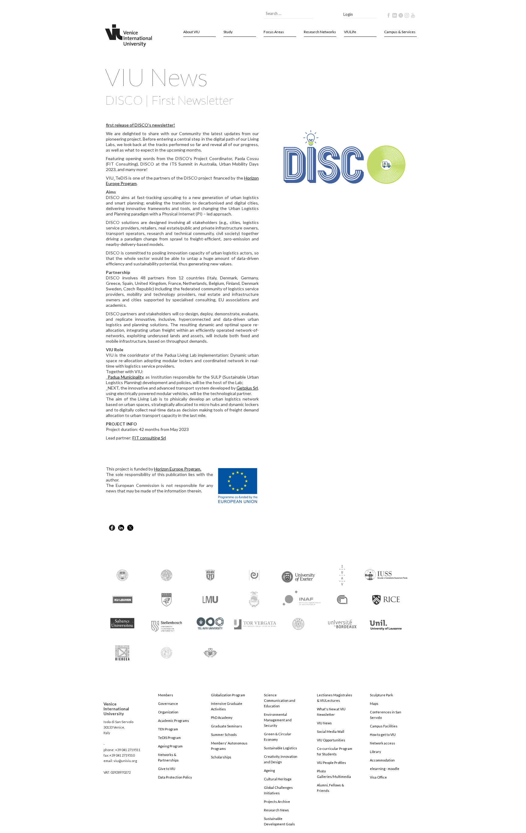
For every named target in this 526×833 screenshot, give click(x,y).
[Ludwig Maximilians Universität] (210, 599)
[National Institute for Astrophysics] (298, 597)
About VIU (191, 32)
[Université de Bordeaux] (342, 623)
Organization (168, 712)
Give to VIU (166, 769)
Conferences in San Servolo (385, 714)
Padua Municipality (125, 377)
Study (228, 32)
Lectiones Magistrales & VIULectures (334, 697)
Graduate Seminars (226, 726)
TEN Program (168, 729)
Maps (374, 703)
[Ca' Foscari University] (166, 574)
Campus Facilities (384, 726)
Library (375, 752)
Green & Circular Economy (277, 736)
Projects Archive (277, 801)
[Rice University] (386, 596)
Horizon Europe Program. (177, 468)
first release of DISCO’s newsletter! (140, 125)
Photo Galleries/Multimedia (334, 774)
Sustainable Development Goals (279, 821)
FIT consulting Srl (149, 437)
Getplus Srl (247, 387)
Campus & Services (400, 32)
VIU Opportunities (331, 740)
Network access (382, 743)
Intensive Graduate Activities (226, 706)
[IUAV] (342, 574)
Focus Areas (274, 32)
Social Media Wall (330, 731)
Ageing (269, 770)
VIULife (350, 32)
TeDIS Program (169, 738)
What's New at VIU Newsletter (331, 711)
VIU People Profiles (331, 763)
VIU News (324, 723)
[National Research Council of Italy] (342, 599)
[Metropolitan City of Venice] (254, 599)
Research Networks (320, 32)
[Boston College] (122, 574)
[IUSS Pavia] (386, 572)
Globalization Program (228, 695)
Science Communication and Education (279, 700)
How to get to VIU (383, 735)
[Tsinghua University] (298, 623)
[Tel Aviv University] (210, 621)
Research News (276, 810)
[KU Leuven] (122, 599)
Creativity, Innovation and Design (280, 759)
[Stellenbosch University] (166, 624)
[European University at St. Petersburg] (254, 574)
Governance (168, 703)
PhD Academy (222, 717)
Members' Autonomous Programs (229, 746)
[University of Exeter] (298, 574)
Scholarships (221, 757)
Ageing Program (170, 746)
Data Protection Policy (175, 777)
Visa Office (378, 777)
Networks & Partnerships (168, 757)
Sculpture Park (381, 695)
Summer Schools (224, 735)
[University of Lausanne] (386, 622)
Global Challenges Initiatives (278, 790)
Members (165, 695)
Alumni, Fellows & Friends (330, 788)
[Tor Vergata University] (254, 620)
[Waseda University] (210, 650)
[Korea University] (166, 599)
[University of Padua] (166, 650)
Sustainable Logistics (280, 748)
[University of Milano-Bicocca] (122, 648)
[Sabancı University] (122, 620)
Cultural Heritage (278, 779)
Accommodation (382, 760)
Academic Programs (173, 721)
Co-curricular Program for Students (334, 751)
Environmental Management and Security (278, 719)
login (348, 14)
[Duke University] (210, 574)
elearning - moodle (384, 769)
